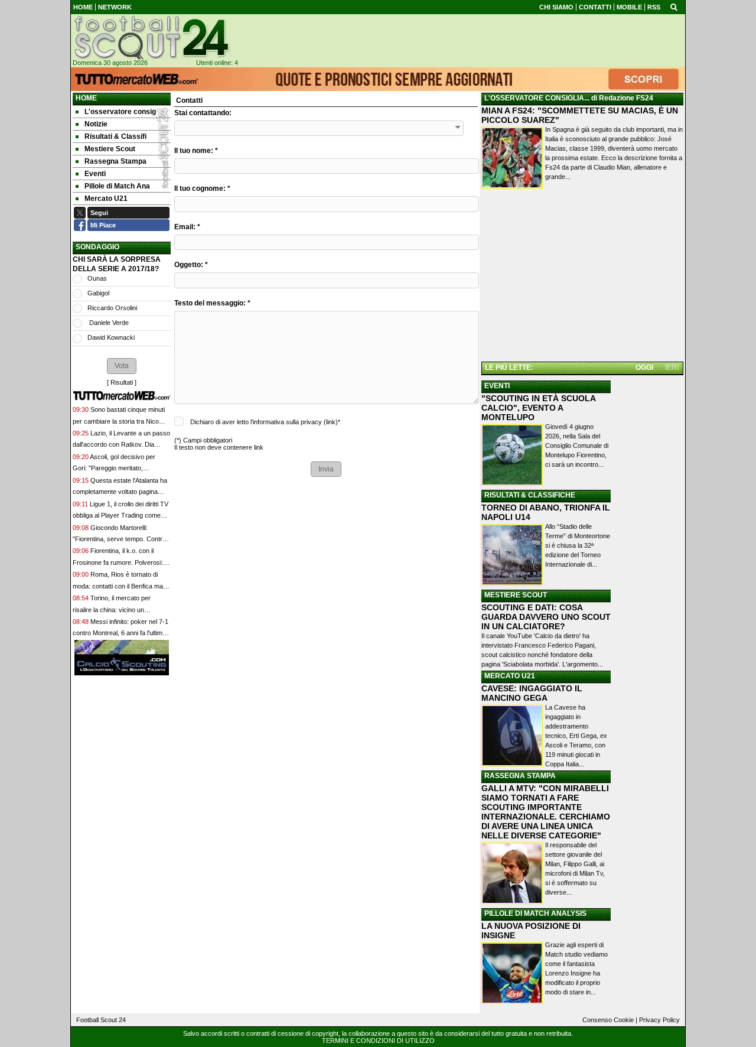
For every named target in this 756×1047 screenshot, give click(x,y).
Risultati (121, 382)
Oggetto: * (191, 265)
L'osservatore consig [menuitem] (120, 112)
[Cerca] (673, 6)
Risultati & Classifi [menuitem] (115, 136)
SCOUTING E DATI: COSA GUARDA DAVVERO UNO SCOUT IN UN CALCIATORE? (546, 617)
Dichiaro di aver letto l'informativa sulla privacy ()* (265, 421)
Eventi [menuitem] (95, 174)
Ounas (97, 278)
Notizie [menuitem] (95, 124)
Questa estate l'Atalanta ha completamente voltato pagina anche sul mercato (120, 492)
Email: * (187, 227)
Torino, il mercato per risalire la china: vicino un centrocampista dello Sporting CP (120, 609)
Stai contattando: (203, 113)
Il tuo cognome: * (202, 188)
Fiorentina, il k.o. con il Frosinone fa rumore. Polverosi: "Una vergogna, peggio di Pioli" (118, 562)
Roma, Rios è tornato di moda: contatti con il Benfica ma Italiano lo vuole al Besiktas (118, 586)
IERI (672, 367)
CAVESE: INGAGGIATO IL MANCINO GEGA (531, 693)
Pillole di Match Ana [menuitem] (117, 186)
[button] (121, 365)
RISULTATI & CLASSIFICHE (529, 495)
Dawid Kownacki (111, 337)
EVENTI (497, 386)
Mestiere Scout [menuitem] (109, 149)
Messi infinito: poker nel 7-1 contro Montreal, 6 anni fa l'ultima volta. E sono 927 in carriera (120, 633)
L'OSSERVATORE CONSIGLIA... (536, 98)
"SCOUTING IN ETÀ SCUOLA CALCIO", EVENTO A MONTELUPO (538, 408)
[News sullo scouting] (150, 37)
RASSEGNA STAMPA (520, 776)
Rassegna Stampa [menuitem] (115, 161)
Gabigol (98, 293)
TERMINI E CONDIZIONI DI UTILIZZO (378, 1040)
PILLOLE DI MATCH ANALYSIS (535, 913)
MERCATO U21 (509, 676)
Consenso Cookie (608, 1019)
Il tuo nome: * (196, 151)
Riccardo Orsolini (112, 307)
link (330, 421)
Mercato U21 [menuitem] (106, 198)
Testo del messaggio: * (212, 303)
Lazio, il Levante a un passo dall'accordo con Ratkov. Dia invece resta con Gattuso (121, 445)
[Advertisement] (582, 277)
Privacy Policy (659, 1019)
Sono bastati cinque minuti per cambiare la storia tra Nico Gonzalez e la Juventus (119, 421)
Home (86, 98)
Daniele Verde (108, 322)
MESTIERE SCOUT (515, 595)
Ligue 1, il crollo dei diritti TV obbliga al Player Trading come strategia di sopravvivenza (120, 515)
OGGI (644, 367)
